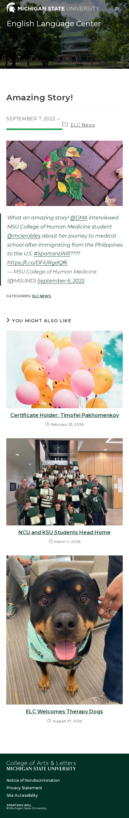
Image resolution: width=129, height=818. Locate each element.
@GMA (78, 218)
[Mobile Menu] (117, 9)
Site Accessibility (22, 795)
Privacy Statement (24, 787)
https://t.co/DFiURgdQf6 (37, 263)
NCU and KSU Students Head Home (64, 532)
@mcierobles (23, 236)
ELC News (82, 125)
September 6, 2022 (61, 281)
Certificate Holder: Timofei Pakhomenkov (64, 415)
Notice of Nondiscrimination (33, 780)
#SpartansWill (52, 254)
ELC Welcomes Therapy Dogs (64, 712)
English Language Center (54, 23)
